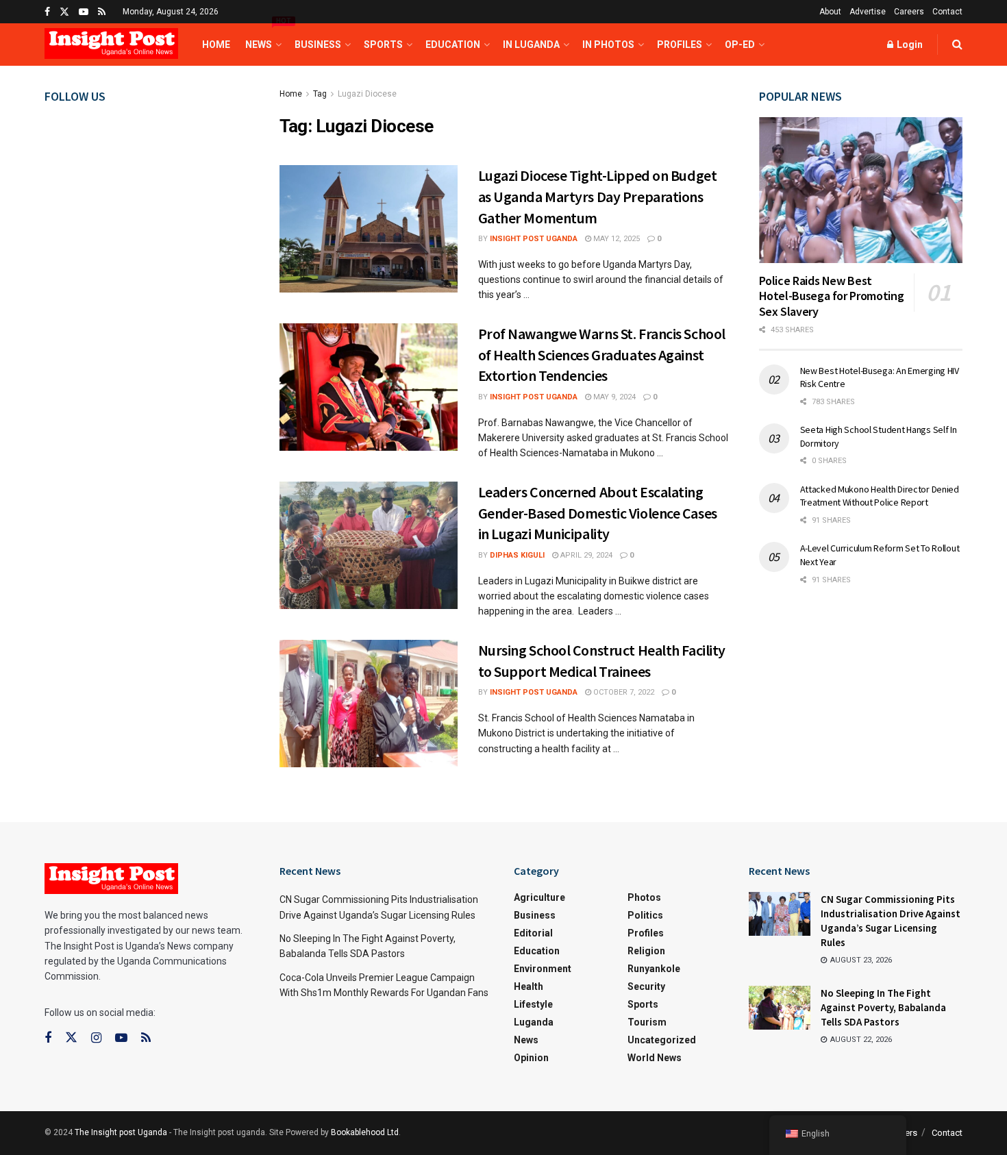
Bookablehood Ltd (365, 1132)
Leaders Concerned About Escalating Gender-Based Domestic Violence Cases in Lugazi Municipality (597, 513)
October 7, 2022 (622, 692)
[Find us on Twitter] (64, 12)
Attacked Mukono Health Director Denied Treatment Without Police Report (879, 496)
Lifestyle (533, 1004)
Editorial (533, 933)
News (262, 36)
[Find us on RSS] (101, 12)
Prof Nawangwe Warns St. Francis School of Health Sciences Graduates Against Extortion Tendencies (601, 355)
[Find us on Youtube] (83, 12)
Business (318, 44)
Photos (644, 897)
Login (909, 44)
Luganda (534, 1022)
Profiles (679, 44)
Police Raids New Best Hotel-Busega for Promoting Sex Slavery (831, 296)
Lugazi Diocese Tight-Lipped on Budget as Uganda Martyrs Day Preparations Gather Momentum (597, 196)
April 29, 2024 (585, 555)
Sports (383, 44)
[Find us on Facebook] (47, 12)
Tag (320, 94)
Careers (909, 11)
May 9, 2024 (613, 397)
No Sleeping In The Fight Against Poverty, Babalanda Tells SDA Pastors (883, 1007)
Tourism (647, 1022)
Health (528, 986)
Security (646, 986)
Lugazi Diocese (367, 94)
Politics (645, 915)
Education (452, 44)
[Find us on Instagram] (96, 1038)
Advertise (867, 11)
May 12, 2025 (615, 238)
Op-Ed (740, 44)
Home (216, 44)
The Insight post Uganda (121, 1132)
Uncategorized (661, 1039)
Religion (646, 950)
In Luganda (531, 44)
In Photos (608, 44)
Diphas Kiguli (517, 555)
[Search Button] (957, 44)
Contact (947, 11)
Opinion (531, 1057)
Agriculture (539, 897)
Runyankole (653, 968)
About (830, 11)
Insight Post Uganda (533, 238)
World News (654, 1057)
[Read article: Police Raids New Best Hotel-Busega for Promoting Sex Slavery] (861, 190)
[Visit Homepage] (111, 45)
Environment (542, 968)
